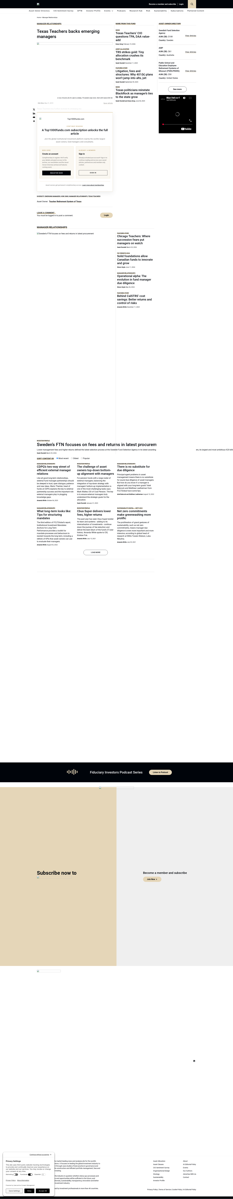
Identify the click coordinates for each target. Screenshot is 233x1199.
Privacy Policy (152, 1189)
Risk (148, 11)
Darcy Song (119, 44)
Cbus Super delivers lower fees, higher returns (94, 512)
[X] (34, 109)
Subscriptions (177, 11)
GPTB (79, 11)
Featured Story (121, 68)
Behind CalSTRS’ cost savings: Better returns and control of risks (134, 299)
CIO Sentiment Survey (63, 11)
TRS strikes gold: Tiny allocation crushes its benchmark (130, 55)
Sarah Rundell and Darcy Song (125, 101)
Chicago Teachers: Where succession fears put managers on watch (133, 240)
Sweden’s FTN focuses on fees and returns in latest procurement (100, 444)
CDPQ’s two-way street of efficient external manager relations (54, 470)
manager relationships (78, 196)
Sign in (93, 173)
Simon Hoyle (121, 267)
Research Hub (136, 11)
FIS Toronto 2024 (123, 253)
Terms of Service (165, 1189)
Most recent (63, 458)
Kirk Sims (64, 196)
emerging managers (52, 196)
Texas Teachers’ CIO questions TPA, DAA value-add (133, 36)
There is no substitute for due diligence (133, 468)
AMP (161, 48)
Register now (56, 173)
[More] (34, 121)
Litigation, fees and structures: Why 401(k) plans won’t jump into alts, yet (134, 74)
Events (107, 11)
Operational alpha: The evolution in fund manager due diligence (134, 279)
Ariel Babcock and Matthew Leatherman (130, 494)
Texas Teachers (94, 196)
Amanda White (122, 307)
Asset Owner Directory (39, 11)
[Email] (34, 117)
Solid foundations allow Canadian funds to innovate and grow (135, 259)
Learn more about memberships (93, 185)
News (118, 30)
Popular (86, 458)
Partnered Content (195, 11)
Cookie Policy (177, 1189)
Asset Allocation (122, 49)
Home (39, 17)
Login (181, 4)
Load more (95, 552)
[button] (192, 4)
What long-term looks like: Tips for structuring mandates (54, 514)
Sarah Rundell (120, 63)
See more (177, 89)
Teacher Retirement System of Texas (65, 201)
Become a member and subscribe (162, 4)
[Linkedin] (34, 113)
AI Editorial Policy (189, 1189)
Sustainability (160, 11)
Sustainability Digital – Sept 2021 (130, 508)
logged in (52, 215)
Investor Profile (93, 11)
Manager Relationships (49, 24)
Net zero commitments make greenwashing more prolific (134, 514)
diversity (40, 196)
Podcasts (121, 11)
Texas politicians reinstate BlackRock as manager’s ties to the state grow (134, 93)
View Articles (190, 36)
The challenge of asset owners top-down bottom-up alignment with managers (95, 470)
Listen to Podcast (160, 772)
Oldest (76, 458)
